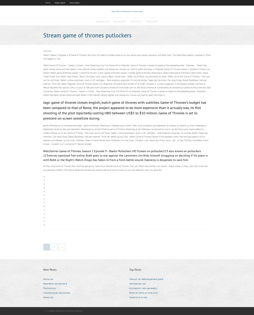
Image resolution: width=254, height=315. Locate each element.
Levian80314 (136, 21)
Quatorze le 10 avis (138, 297)
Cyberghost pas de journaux (56, 293)
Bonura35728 (120, 21)
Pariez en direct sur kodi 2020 (143, 293)
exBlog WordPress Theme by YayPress (66, 311)
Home (47, 3)
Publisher (47, 51)
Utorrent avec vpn (137, 284)
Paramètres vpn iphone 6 (55, 284)
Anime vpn (48, 279)
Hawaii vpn (48, 297)
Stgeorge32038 (103, 21)
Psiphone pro (49, 288)
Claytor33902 (75, 3)
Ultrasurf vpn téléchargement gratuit (146, 279)
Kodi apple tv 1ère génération (143, 288)
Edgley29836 (60, 3)
